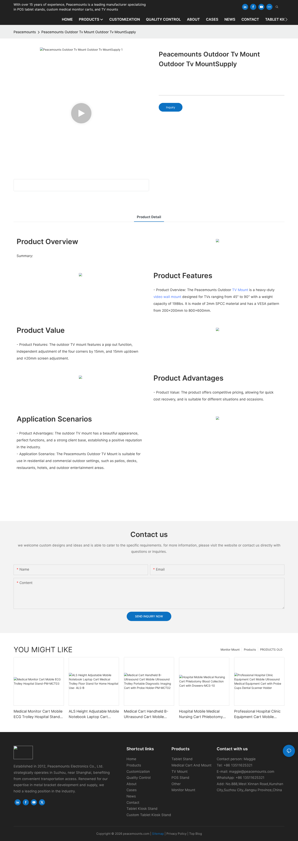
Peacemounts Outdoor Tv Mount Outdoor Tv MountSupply (88, 32)
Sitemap (158, 834)
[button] (286, 19)
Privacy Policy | (177, 834)
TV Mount (240, 290)
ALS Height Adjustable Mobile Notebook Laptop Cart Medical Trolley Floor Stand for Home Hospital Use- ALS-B (94, 714)
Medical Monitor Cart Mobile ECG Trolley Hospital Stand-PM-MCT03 (38, 714)
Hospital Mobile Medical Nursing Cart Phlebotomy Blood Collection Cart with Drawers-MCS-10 (201, 714)
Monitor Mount (230, 649)
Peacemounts (25, 32)
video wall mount (167, 297)
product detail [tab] (149, 217)
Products (250, 649)
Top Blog (195, 834)
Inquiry (170, 107)
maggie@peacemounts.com (251, 771)
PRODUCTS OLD (271, 649)
